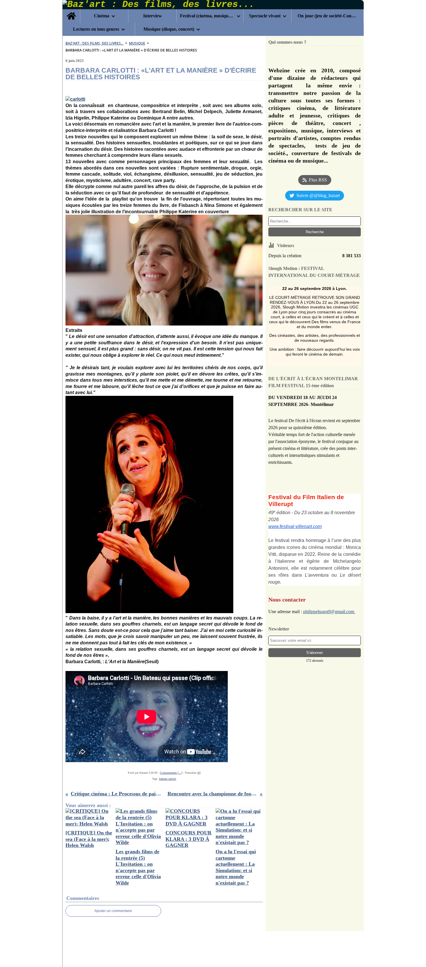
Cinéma (101, 16)
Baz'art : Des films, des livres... (94, 43)
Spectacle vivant (265, 16)
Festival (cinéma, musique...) (207, 16)
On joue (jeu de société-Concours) (327, 16)
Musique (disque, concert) (168, 29)
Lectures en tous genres (96, 29)
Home (71, 11)
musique (137, 43)
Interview (152, 16)
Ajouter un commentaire (113, 911)
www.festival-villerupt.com (295, 526)
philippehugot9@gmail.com (329, 611)
